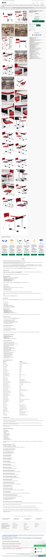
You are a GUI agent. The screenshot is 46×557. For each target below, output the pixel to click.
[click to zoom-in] (7, 16)
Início (2, 9)
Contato (37, 3)
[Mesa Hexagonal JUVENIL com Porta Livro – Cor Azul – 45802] (41, 241)
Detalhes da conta (37, 524)
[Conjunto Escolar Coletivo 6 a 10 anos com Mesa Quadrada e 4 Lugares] (5, 241)
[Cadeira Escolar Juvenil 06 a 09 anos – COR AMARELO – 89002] (34, 241)
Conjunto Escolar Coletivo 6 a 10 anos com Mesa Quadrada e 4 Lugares (5, 246)
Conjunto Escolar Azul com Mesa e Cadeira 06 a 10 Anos (27, 246)
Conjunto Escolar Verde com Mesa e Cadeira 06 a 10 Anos (19, 246)
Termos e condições (26, 527)
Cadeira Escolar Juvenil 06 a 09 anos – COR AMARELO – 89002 (34, 246)
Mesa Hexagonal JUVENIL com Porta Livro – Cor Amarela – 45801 (12, 246)
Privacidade (25, 528)
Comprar (38, 21)
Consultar (38, 25)
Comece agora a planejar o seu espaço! (16, 548)
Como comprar (25, 524)
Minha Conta (33, 3)
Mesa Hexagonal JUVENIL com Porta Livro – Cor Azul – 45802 (41, 246)
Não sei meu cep (31, 26)
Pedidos (36, 525)
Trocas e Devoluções (26, 529)
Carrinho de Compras (42, 3)
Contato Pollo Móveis (15, 524)
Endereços (36, 526)
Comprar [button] (4, 254)
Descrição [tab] (23, 258)
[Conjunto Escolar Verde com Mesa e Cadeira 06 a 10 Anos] (19, 241)
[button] (42, 6)
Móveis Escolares (6, 9)
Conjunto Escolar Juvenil (18, 9)
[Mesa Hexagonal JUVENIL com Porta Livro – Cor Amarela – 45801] (12, 241)
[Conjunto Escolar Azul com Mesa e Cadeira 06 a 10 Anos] (27, 241)
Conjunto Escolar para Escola (11, 9)
